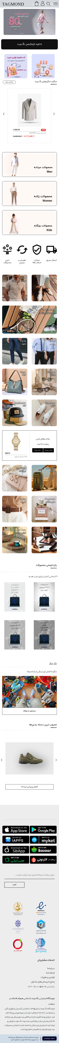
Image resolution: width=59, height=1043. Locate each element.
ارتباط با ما (50, 973)
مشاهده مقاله (29, 711)
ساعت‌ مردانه (48, 450)
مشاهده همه (9, 82)
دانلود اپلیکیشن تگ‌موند (29, 44)
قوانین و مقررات (48, 977)
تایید (14, 884)
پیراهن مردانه (30, 786)
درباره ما (51, 968)
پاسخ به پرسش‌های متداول (43, 982)
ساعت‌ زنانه (37, 450)
